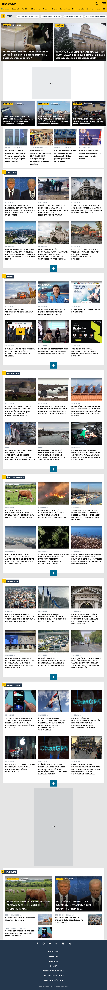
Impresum (53, 956)
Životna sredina (15, 478)
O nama (53, 966)
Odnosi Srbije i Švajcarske (96, 16)
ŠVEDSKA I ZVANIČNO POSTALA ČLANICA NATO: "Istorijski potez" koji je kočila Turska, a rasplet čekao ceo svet (15, 156)
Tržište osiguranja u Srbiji (27, 16)
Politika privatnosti (53, 976)
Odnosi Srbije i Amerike (73, 16)
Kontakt (53, 961)
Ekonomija (12, 581)
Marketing (53, 952)
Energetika (13, 374)
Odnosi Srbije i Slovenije (51, 16)
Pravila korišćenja (53, 980)
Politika (11, 173)
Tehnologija (13, 685)
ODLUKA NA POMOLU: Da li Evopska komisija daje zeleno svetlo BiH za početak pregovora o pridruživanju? (65, 156)
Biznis (10, 277)
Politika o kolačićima (53, 971)
